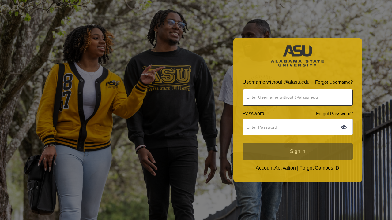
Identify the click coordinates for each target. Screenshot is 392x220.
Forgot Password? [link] (334, 113)
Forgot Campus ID (319, 167)
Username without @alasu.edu (276, 82)
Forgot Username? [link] (334, 82)
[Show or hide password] (344, 127)
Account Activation (276, 167)
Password (253, 113)
